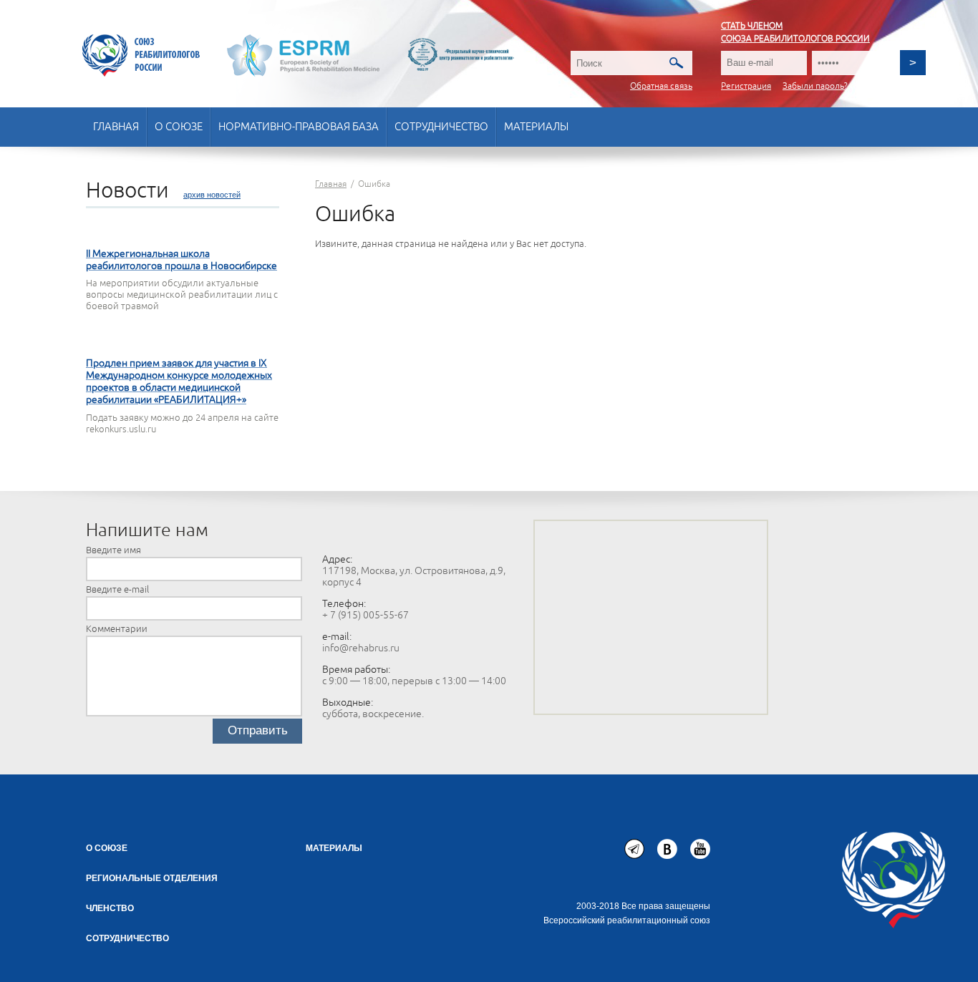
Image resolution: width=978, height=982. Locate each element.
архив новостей (212, 194)
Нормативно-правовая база (298, 127)
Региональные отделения (152, 878)
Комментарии (116, 629)
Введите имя (113, 550)
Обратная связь (661, 86)
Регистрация (746, 86)
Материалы (536, 127)
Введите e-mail (117, 589)
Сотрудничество (441, 127)
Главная (116, 127)
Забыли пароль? (815, 86)
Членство (110, 908)
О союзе (179, 127)
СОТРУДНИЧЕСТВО (127, 938)
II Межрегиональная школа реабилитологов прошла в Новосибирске (181, 260)
